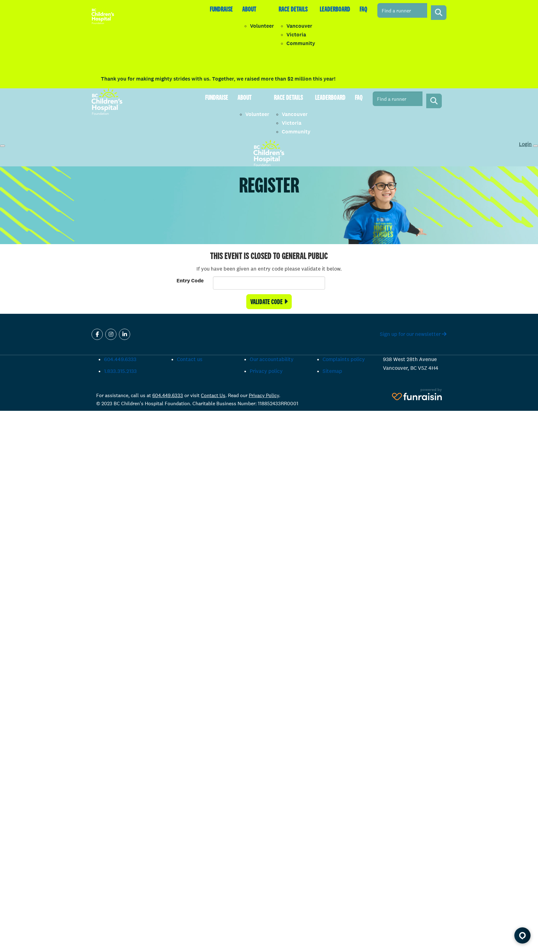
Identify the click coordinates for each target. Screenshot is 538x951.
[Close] (535, 146)
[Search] (438, 12)
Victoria (296, 34)
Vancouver (299, 26)
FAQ (363, 9)
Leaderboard (335, 9)
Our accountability (272, 359)
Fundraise (221, 9)
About (249, 9)
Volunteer (262, 26)
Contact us (189, 359)
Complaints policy (344, 359)
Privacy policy (266, 371)
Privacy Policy (264, 395)
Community (300, 43)
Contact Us (213, 395)
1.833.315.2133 (120, 371)
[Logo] (103, 14)
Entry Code (190, 280)
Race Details (293, 9)
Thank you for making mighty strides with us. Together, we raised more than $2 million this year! (218, 79)
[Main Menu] (2, 146)
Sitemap (332, 371)
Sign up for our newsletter (411, 334)
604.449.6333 (120, 359)
